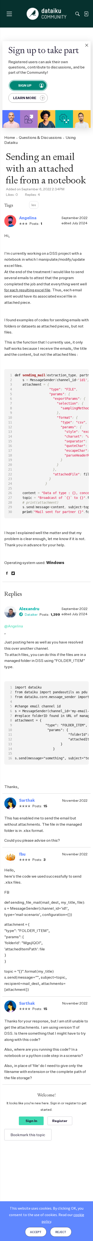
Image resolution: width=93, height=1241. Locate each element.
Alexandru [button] (29, 608)
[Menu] (9, 14)
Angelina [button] (27, 217)
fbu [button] (22, 854)
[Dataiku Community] (47, 14)
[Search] (77, 14)
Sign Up (24, 85)
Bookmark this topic (27, 1134)
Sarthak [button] (27, 800)
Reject (60, 1232)
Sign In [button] (31, 1121)
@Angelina (13, 626)
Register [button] (59, 1121)
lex (33, 205)
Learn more (24, 98)
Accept (35, 1232)
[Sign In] (86, 14)
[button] (87, 45)
